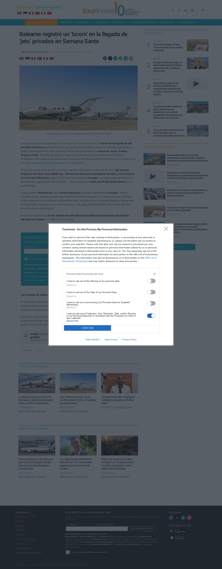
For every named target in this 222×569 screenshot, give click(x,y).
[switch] (151, 281)
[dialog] (111, 284)
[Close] (167, 230)
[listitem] (111, 273)
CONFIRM (88, 328)
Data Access (111, 339)
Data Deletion (93, 339)
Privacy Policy (129, 339)
